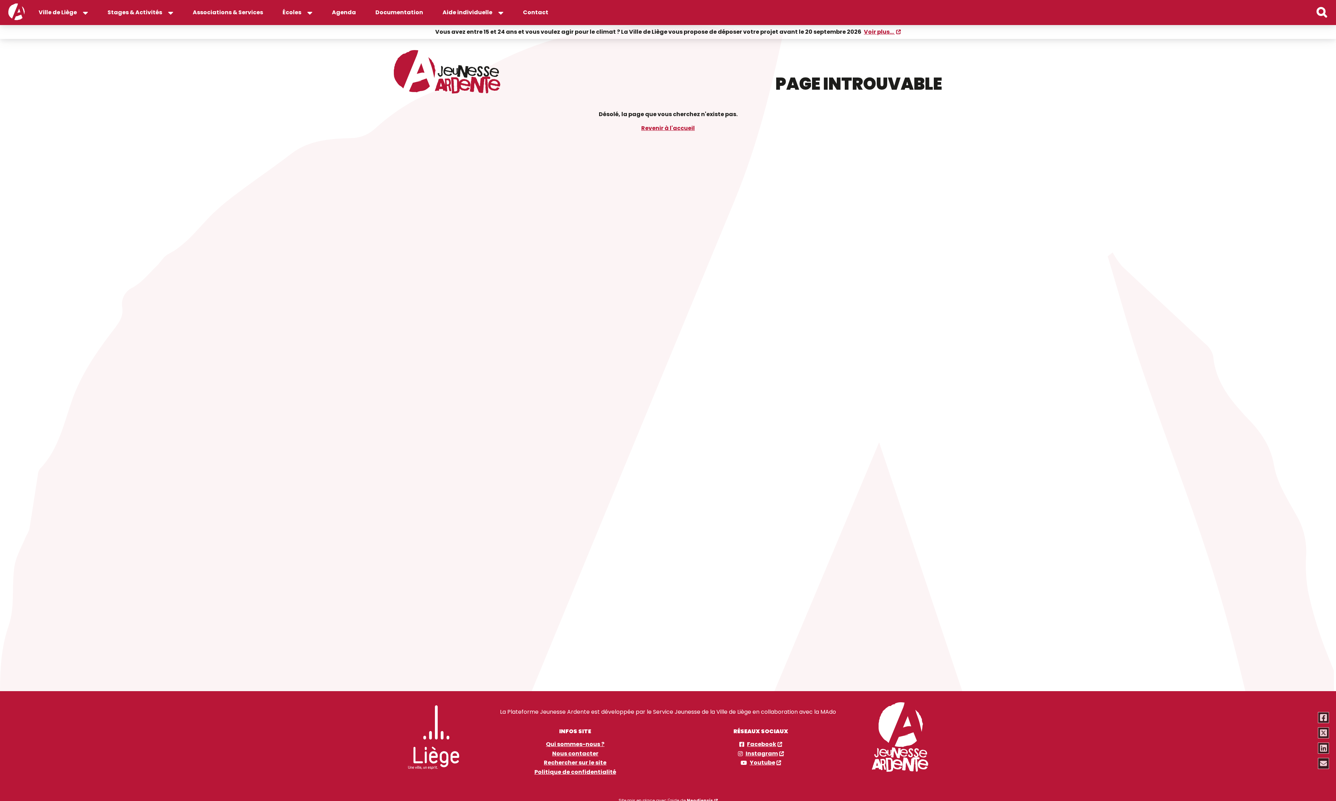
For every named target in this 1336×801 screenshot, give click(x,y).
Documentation (399, 12)
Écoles (292, 12)
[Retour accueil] (16, 12)
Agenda (344, 12)
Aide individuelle (467, 12)
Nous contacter (575, 754)
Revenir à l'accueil (668, 128)
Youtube (762, 763)
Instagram (762, 754)
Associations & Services (228, 12)
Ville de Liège (58, 12)
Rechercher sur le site (575, 763)
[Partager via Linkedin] (1323, 748)
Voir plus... (879, 32)
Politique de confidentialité (575, 772)
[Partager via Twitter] (1323, 732)
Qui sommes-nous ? (575, 744)
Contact (535, 12)
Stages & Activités (135, 12)
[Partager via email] (1323, 763)
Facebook (761, 744)
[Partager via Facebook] (1323, 717)
